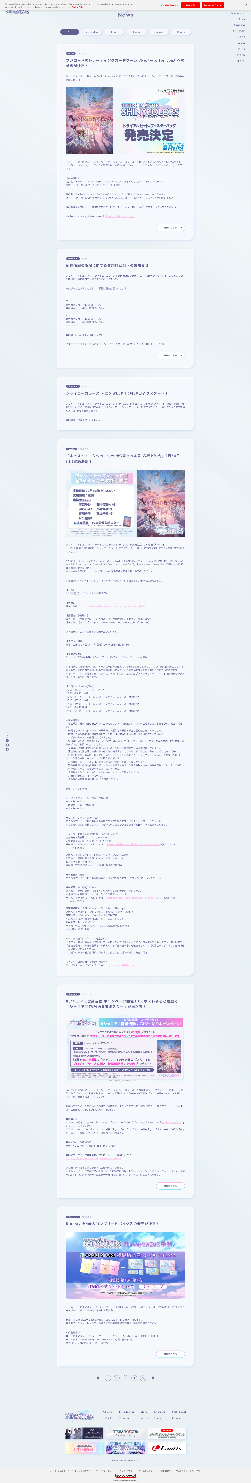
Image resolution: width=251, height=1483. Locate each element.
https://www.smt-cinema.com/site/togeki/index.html (112, 606)
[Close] (246, 4)
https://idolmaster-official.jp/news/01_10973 (93, 1158)
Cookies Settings (169, 5)
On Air (241, 37)
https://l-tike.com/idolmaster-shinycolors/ (133, 844)
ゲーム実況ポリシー (147, 1471)
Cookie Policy (78, 7)
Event (114, 32)
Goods (136, 32)
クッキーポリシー (127, 1471)
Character (239, 25)
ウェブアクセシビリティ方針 (188, 1471)
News (108, 1412)
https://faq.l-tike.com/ (122, 965)
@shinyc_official (170, 1122)
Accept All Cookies (213, 5)
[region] (125, 5)
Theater (240, 43)
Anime (159, 32)
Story (242, 19)
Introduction (238, 13)
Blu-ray (241, 55)
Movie (241, 49)
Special (241, 61)
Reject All (190, 5)
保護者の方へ (166, 1471)
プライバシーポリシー (105, 1471)
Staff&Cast (239, 31)
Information (91, 32)
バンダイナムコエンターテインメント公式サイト (71, 1471)
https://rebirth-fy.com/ (120, 216)
